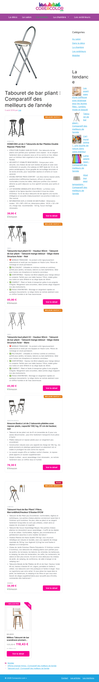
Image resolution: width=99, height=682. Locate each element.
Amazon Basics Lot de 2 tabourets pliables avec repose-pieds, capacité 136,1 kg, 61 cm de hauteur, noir (32, 426)
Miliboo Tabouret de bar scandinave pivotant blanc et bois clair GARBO (18, 641)
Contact (64, 678)
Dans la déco (78, 43)
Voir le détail (51, 216)
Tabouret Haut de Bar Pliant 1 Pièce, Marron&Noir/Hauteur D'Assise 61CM (25, 510)
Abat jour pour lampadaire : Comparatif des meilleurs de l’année (80, 184)
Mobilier (11, 663)
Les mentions (88, 678)
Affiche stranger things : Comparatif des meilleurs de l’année (32, 666)
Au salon (76, 39)
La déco (13, 17)
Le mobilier (42, 17)
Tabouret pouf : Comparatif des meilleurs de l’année (28, 668)
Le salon (27, 17)
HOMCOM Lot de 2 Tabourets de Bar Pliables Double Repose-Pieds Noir (32, 145)
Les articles (75, 678)
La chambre (59, 17)
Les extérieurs (82, 17)
